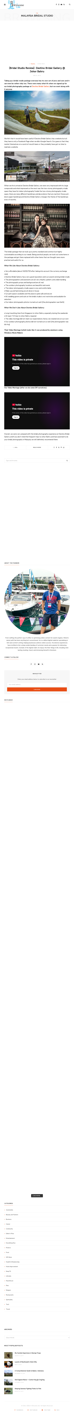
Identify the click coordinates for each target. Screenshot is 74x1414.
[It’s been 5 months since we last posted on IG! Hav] (20, 1015)
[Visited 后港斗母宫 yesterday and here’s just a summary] (53, 1146)
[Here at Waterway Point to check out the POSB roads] (53, 753)
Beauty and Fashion (12, 1215)
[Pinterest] (61, 447)
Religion (8, 1290)
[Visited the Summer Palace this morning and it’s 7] (20, 1146)
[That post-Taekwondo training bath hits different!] (20, 921)
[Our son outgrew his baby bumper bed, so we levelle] (20, 977)
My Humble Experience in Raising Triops (28, 1353)
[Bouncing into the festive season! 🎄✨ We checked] (53, 809)
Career (8, 1224)
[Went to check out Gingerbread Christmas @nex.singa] (53, 1108)
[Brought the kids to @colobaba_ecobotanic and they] (20, 1108)
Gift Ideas (9, 1257)
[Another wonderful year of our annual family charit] (53, 734)
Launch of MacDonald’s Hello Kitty (26, 1362)
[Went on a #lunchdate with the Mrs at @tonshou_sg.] (53, 772)
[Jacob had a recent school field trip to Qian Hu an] (53, 1164)
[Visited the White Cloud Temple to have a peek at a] (53, 1127)
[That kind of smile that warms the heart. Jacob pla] (20, 1183)
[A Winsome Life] (16, 4)
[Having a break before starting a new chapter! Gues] (53, 1071)
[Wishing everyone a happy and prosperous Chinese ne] (20, 753)
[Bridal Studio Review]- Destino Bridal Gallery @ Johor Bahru (37, 69)
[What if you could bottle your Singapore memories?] (20, 903)
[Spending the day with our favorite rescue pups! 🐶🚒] (20, 809)
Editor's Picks (10, 1233)
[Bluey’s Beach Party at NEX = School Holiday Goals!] (53, 940)
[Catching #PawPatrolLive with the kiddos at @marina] (53, 977)
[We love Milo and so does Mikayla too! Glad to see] (20, 1164)
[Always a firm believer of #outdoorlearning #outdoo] (20, 734)
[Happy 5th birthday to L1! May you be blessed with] (20, 940)
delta (16, 447)
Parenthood (9, 1281)
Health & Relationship (12, 1262)
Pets (7, 1285)
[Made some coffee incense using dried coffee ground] (20, 1052)
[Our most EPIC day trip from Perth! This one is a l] (53, 828)
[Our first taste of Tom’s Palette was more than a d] (53, 716)
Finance (8, 1248)
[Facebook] (56, 447)
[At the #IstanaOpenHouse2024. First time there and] (53, 1015)
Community (9, 1229)
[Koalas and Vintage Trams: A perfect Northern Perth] (20, 790)
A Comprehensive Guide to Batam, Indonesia (29, 1371)
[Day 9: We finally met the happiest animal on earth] (20, 865)
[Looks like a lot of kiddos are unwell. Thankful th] (20, 1127)
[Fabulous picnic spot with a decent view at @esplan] (53, 884)
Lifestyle (8, 1276)
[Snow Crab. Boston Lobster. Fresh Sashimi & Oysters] (20, 716)
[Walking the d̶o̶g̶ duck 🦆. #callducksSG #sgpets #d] (53, 921)
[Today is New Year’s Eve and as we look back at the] (20, 1090)
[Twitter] (58, 447)
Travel (33, 64)
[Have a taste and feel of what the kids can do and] (53, 1090)
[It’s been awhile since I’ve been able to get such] (53, 1033)
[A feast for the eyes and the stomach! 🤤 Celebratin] (20, 959)
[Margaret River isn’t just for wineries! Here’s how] (20, 847)
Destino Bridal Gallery (41, 86)
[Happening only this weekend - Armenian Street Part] (53, 1052)
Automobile (9, 1210)
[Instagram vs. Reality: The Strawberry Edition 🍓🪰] (53, 790)
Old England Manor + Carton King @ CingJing (30, 1380)
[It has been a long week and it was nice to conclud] (20, 1071)
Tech (7, 1304)
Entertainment (10, 1238)
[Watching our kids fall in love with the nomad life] (20, 828)
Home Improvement (12, 1266)
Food (7, 1252)
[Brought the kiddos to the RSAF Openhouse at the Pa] (53, 1183)
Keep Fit (8, 1271)
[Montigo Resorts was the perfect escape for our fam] (20, 996)
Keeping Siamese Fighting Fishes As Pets (28, 1389)
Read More (37, 447)
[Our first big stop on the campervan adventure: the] (53, 847)
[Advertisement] (37, 40)
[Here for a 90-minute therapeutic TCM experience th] (53, 996)
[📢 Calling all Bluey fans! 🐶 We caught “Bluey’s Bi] (20, 1033)
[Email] (63, 447)
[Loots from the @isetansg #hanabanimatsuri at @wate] (53, 903)
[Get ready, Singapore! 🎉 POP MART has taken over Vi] (53, 865)
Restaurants (9, 1295)
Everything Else (10, 1243)
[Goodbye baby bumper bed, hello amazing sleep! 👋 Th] (53, 959)
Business (8, 1219)
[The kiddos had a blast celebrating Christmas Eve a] (20, 772)
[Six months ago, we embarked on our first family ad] (20, 884)
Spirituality (9, 1300)
